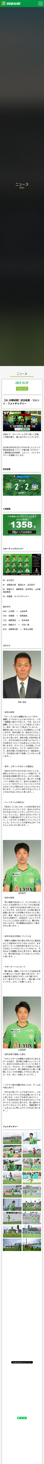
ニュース (22, 388)
